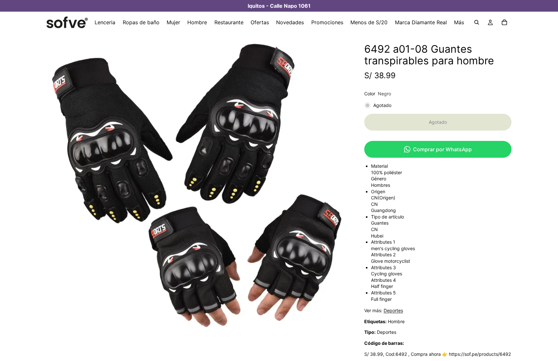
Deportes (393, 310)
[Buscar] (477, 22)
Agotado (438, 122)
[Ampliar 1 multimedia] (197, 184)
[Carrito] (504, 22)
